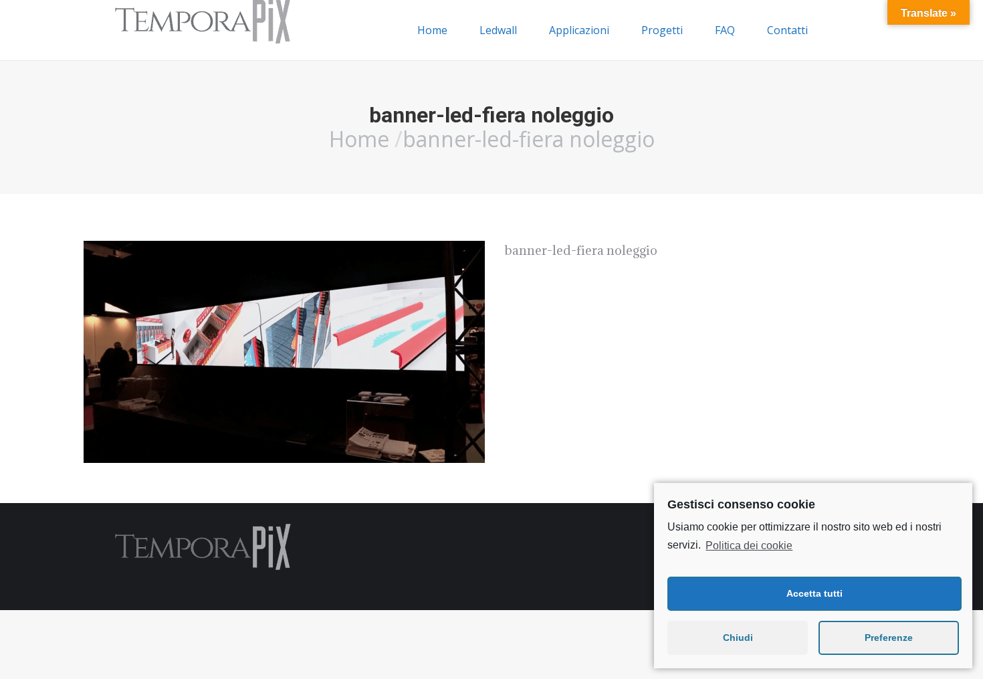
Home (359, 138)
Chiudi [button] (738, 637)
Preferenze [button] (889, 637)
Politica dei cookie (748, 545)
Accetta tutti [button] (814, 593)
